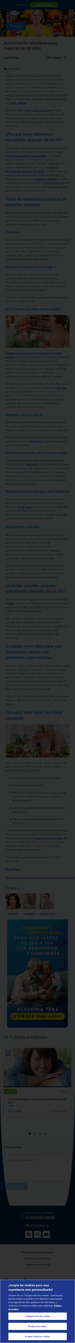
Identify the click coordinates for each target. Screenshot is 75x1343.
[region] (37, 1311)
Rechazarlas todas (37, 1326)
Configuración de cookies (37, 1316)
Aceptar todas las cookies (37, 1336)
